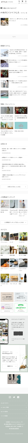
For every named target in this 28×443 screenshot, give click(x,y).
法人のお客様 (4, 411)
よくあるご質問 (5, 407)
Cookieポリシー (20, 424)
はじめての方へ (5, 403)
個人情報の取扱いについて (10, 424)
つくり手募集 (4, 416)
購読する (10, 366)
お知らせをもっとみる (14, 187)
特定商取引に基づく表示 (10, 426)
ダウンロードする (18, 333)
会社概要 (19, 426)
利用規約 (8, 422)
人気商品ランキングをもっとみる (14, 222)
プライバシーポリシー (16, 422)
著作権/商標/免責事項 (14, 428)
